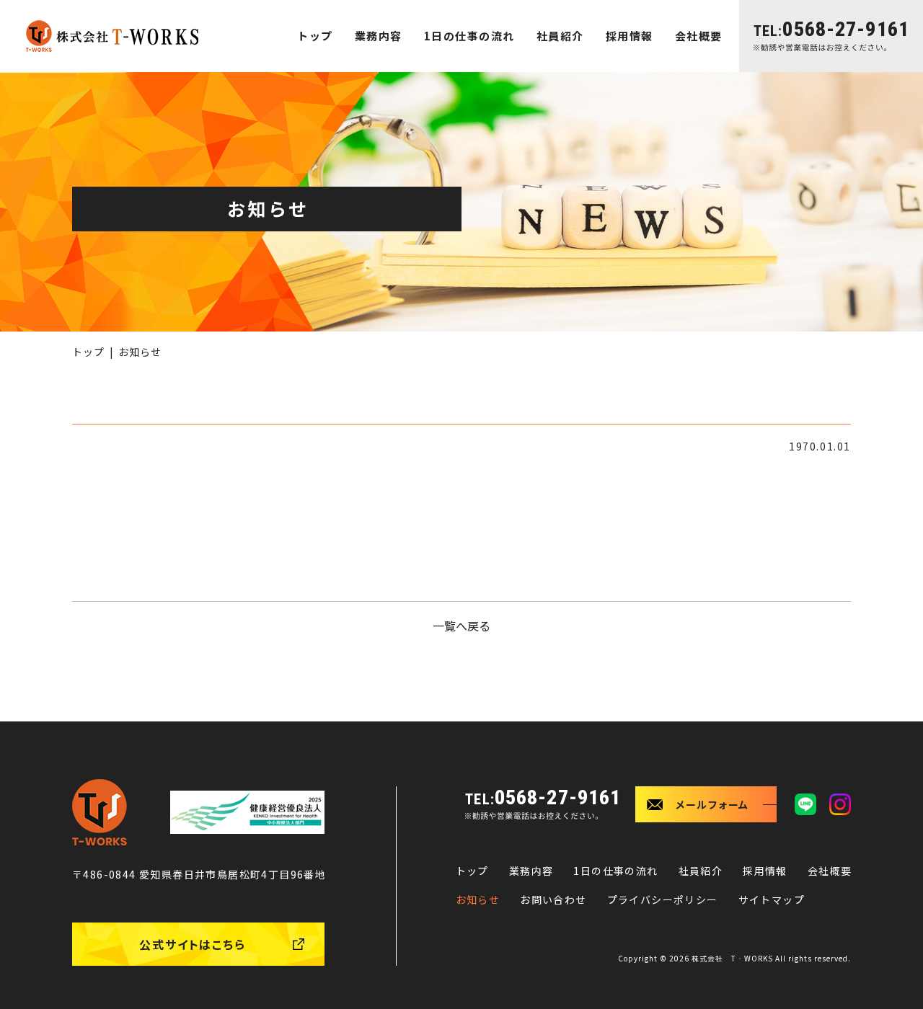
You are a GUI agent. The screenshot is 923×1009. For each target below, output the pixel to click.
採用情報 (629, 35)
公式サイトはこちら (192, 944)
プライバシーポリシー (662, 899)
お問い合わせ (553, 899)
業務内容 (378, 35)
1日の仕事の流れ (469, 35)
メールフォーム (712, 804)
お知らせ (478, 899)
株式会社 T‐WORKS (732, 958)
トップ (315, 35)
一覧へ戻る (461, 625)
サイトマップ (771, 899)
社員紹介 (560, 35)
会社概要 (699, 35)
